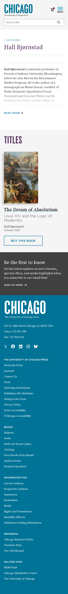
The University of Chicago (19, 578)
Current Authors (13, 483)
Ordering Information (17, 387)
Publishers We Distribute (18, 393)
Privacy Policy (12, 404)
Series (7, 438)
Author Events (12, 461)
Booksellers (11, 500)
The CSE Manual (14, 550)
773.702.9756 (16, 337)
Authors (13, 40)
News (7, 382)
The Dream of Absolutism (31, 210)
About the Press (13, 365)
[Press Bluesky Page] (35, 347)
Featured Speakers (15, 466)
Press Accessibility (15, 410)
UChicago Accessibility (17, 416)
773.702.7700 (19, 331)
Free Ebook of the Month (19, 455)
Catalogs (9, 449)
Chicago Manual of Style (18, 539)
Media (7, 506)
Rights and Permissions (18, 511)
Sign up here (15, 284)
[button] (14, 113)
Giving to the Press (15, 399)
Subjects (9, 432)
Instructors (10, 494)
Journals (9, 371)
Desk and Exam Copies (17, 444)
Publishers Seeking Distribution (22, 522)
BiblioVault (10, 567)
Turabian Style (13, 545)
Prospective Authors (16, 489)
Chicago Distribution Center (20, 573)
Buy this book (27, 241)
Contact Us (10, 376)
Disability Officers (14, 517)
